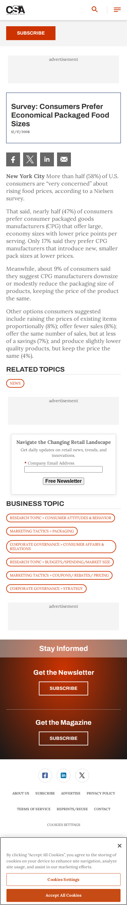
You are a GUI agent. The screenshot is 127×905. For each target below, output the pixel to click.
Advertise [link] (70, 793)
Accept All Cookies (63, 895)
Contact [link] (102, 809)
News (15, 383)
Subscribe (31, 33)
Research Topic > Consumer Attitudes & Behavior (60, 517)
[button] (117, 10)
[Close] (119, 846)
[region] (63, 871)
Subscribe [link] (45, 793)
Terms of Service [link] (34, 809)
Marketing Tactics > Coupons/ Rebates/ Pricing (59, 575)
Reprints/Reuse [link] (72, 809)
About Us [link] (20, 793)
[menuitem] (13, 159)
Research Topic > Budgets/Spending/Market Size (60, 562)
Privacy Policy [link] (101, 793)
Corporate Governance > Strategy (46, 588)
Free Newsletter (63, 481)
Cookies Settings (63, 825)
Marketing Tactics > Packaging (42, 531)
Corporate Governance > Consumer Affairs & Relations (57, 546)
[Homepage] (15, 10)
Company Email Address (49, 463)
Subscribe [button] (63, 688)
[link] (13, 159)
